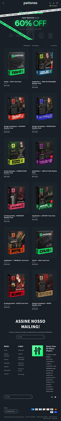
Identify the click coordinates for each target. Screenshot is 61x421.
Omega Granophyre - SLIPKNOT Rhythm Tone (14, 127)
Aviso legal (54, 418)
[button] (3, 3)
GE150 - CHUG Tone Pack (40, 260)
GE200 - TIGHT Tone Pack (12, 82)
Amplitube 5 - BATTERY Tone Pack (43, 216)
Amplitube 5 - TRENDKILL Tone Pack (16, 260)
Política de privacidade (42, 416)
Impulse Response (6, 355)
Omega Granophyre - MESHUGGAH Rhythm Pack (44, 127)
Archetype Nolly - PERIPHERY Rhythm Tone (14, 216)
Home (5, 350)
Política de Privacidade (21, 358)
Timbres (6, 359)
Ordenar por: (27, 45)
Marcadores (7, 370)
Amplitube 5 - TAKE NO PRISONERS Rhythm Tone (44, 82)
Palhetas (6, 366)
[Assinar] (43, 337)
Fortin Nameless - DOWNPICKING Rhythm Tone (15, 172)
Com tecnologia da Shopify (18, 416)
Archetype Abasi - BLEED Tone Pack (16, 303)
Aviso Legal (21, 374)
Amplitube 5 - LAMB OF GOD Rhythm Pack (44, 172)
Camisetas (7, 363)
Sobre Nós (21, 350)
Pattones (10, 416)
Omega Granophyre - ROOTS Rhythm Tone (41, 304)
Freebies (6, 374)
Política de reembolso (21, 364)
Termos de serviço (21, 369)
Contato (20, 354)
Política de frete (46, 418)
